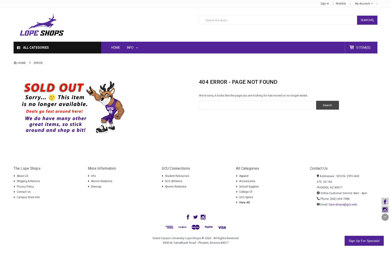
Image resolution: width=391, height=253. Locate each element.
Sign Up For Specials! (364, 241)
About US (22, 176)
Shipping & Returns (28, 181)
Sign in (325, 3)
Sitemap (96, 186)
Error (38, 63)
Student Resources (177, 176)
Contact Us (24, 191)
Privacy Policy (25, 186)
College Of (245, 191)
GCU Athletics (173, 181)
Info (130, 47)
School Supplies (249, 186)
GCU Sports (246, 197)
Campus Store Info (28, 197)
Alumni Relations (101, 181)
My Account (363, 3)
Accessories (247, 181)
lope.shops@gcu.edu (343, 204)
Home (115, 47)
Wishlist (341, 3)
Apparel (243, 176)
